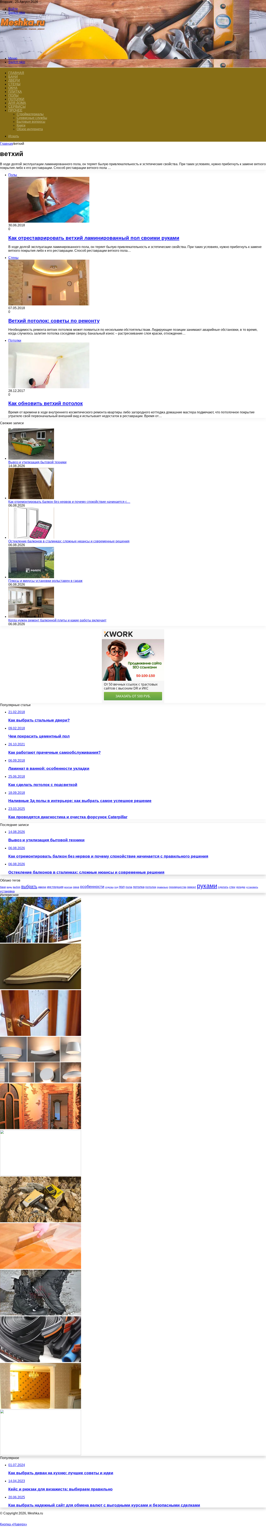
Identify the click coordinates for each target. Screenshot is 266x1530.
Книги (21, 125)
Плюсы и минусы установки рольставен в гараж (45, 581)
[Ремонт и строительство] (23, 51)
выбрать (29, 886)
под (116, 887)
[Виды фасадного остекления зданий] (40, 941)
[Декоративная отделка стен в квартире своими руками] (40, 1128)
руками (207, 885)
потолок (150, 887)
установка (7, 891)
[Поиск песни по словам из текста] (40, 1174)
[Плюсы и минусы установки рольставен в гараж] (31, 577)
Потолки (16, 99)
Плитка (15, 91)
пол (122, 887)
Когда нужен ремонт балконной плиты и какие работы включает (57, 620)
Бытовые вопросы (31, 121)
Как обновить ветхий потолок (45, 403)
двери (42, 887)
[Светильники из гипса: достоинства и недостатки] (40, 1081)
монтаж (68, 887)
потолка (138, 887)
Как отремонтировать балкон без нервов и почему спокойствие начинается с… (69, 501)
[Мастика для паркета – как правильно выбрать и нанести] (40, 1268)
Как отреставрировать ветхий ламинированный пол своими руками (93, 238)
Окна (12, 88)
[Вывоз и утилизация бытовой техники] (31, 458)
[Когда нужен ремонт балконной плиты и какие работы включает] (31, 616)
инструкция (55, 887)
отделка (109, 887)
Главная (6, 143)
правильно (162, 887)
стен (232, 887)
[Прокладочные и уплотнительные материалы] (40, 1361)
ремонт (191, 887)
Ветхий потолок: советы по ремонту (54, 321)
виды (9, 887)
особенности (92, 886)
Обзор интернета (30, 129)
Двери (14, 80)
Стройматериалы (30, 114)
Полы (13, 95)
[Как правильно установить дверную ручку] (40, 1035)
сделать (223, 887)
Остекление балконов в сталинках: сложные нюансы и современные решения (68, 541)
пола (129, 887)
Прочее (15, 110)
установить (252, 887)
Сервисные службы (32, 118)
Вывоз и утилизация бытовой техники (37, 462)
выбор (16, 887)
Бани (13, 76)
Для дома (17, 103)
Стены (14, 84)
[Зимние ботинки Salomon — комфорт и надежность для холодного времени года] (40, 1314)
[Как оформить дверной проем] (40, 1407)
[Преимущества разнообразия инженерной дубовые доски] (40, 988)
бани (3, 887)
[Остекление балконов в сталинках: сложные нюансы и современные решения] (31, 537)
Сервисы (17, 106)
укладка (240, 887)
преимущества (177, 887)
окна (76, 887)
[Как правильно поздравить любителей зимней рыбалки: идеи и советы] (40, 1454)
